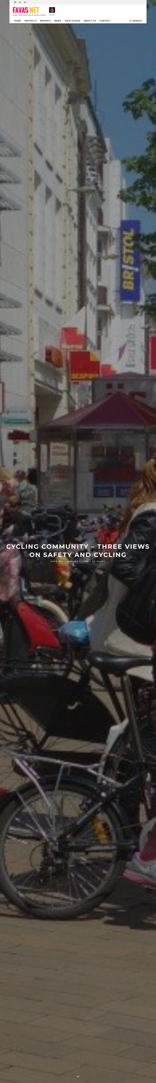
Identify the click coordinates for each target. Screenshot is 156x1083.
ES (25, 2)
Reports (45, 21)
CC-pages (98, 561)
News (57, 21)
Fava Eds (57, 561)
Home (17, 21)
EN (15, 2)
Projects (31, 21)
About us (90, 21)
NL (20, 2)
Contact (105, 21)
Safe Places (72, 21)
